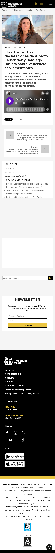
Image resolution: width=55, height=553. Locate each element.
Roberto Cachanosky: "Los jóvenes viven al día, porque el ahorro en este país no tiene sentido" (22, 152)
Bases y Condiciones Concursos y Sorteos (22, 394)
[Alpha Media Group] (27, 540)
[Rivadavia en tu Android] (15, 456)
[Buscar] (50, 278)
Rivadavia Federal (14, 386)
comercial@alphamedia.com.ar (17, 510)
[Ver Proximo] (45, 149)
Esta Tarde (10, 169)
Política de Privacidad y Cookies (18, 390)
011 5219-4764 (11, 410)
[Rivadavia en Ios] (15, 464)
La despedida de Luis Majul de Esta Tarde (24, 197)
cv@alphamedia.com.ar (27, 513)
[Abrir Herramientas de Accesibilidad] (49, 547)
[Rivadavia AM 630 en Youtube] (10, 440)
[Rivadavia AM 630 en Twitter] (25, 432)
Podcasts (10, 382)
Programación (13, 374)
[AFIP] (27, 527)
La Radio (9, 370)
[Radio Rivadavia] (15, 360)
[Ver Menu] (51, 3)
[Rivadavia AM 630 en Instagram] (17, 433)
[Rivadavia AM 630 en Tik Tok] (23, 440)
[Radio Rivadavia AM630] (11, 4)
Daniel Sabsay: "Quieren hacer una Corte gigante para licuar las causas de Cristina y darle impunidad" (32, 137)
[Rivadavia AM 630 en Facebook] (8, 433)
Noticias (9, 378)
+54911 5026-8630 (13, 418)
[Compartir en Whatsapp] (20, 119)
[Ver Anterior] (10, 135)
